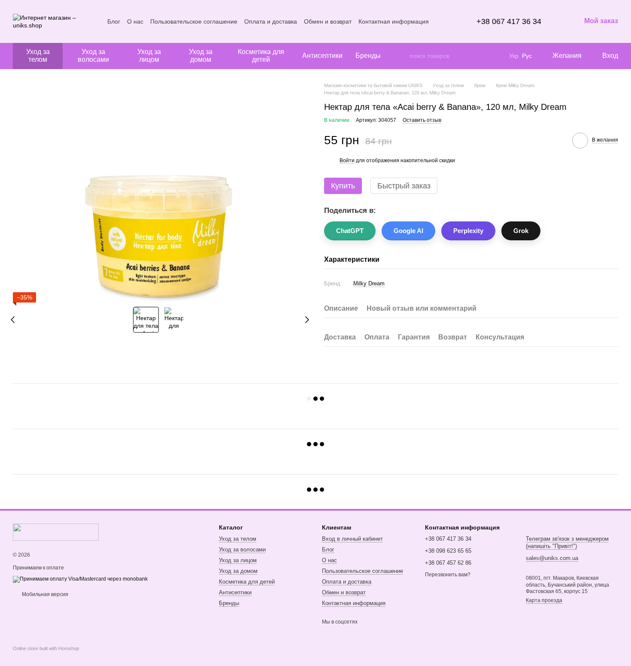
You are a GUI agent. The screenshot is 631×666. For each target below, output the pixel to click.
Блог (113, 21)
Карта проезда (544, 600)
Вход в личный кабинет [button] (352, 539)
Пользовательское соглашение (193, 21)
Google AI (408, 230)
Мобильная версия (44, 594)
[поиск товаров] (403, 56)
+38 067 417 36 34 (508, 21)
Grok (520, 230)
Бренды (368, 55)
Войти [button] (347, 160)
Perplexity (468, 230)
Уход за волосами (93, 55)
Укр (514, 56)
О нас (135, 21)
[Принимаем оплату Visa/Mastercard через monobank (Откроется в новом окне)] (80, 579)
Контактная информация (393, 21)
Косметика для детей (261, 55)
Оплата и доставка (270, 21)
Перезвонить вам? (447, 575)
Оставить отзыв (422, 120)
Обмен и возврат (328, 21)
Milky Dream (369, 283)
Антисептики (322, 55)
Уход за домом (200, 55)
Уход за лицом (149, 55)
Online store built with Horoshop (46, 648)
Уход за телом (38, 55)
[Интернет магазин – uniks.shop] (56, 532)
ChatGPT (350, 230)
